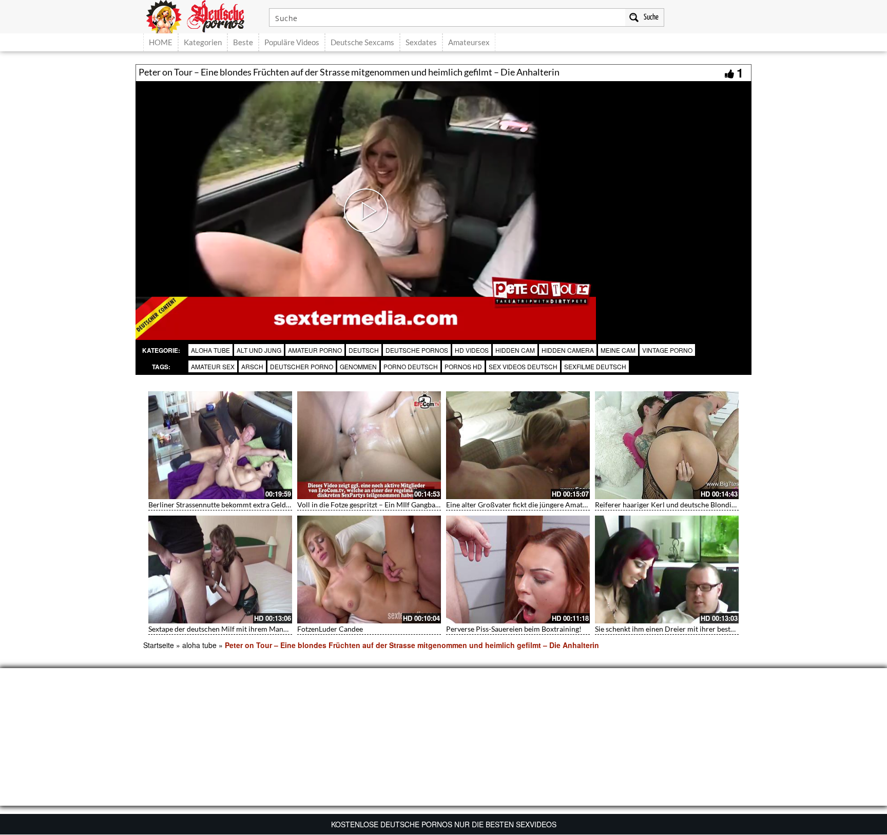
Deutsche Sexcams (362, 42)
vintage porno (667, 350)
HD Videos (472, 350)
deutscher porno (301, 366)
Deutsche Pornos (416, 350)
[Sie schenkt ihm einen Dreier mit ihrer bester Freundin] (667, 569)
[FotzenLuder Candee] (369, 569)
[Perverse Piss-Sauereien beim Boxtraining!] (518, 569)
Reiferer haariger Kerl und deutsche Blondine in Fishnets (685, 504)
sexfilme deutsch (595, 366)
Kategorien (203, 42)
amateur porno (315, 350)
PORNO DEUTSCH (410, 366)
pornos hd (463, 366)
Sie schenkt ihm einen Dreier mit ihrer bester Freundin (681, 628)
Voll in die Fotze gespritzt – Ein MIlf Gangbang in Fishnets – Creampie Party (416, 504)
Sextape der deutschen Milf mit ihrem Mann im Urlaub (234, 628)
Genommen (358, 366)
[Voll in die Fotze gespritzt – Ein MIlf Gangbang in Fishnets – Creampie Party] (369, 445)
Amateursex (469, 42)
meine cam (618, 350)
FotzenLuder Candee (330, 628)
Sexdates (421, 42)
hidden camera (568, 350)
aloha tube (210, 350)
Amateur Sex (213, 366)
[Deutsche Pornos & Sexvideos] (203, 15)
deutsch (364, 350)
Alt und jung (259, 350)
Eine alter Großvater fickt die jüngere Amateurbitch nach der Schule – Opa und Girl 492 (585, 504)
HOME (160, 42)
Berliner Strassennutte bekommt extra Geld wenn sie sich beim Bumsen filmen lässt (280, 504)
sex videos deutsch (523, 366)
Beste (243, 42)
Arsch (252, 366)
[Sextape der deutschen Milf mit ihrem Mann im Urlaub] (220, 569)
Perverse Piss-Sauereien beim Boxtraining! (514, 628)
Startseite (158, 645)
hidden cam (515, 350)
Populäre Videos (291, 42)
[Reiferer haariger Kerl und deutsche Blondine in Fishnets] (667, 445)
